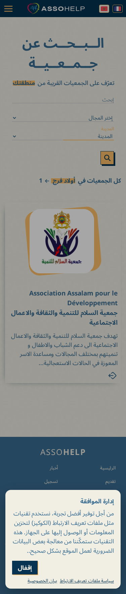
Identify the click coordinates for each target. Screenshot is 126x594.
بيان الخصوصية (42, 580)
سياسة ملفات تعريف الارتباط (87, 580)
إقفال (25, 567)
